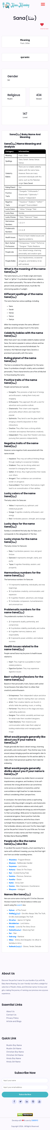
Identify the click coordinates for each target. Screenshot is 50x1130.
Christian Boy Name (15, 1052)
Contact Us (11, 1015)
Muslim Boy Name (14, 1045)
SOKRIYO (35, 1121)
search (19, 905)
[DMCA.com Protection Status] (25, 1114)
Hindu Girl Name (13, 1062)
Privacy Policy (12, 1018)
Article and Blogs (13, 1021)
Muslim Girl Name (13, 1048)
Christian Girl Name (14, 1055)
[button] (42, 4)
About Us (10, 1011)
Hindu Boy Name (13, 1058)
